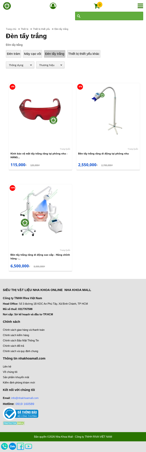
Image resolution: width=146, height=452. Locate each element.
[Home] (7, 6)
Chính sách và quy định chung (20, 351)
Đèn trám (13, 54)
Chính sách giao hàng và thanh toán (24, 329)
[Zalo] (12, 446)
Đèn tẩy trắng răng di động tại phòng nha (103, 153)
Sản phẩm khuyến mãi (16, 377)
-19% (12, 187)
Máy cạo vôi (32, 54)
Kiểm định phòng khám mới (19, 382)
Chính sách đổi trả (13, 345)
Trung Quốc (65, 149)
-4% (12, 86)
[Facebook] (20, 446)
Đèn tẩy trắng (54, 54)
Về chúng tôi (10, 371)
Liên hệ (7, 366)
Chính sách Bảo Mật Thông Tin (21, 340)
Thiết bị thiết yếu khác (83, 54)
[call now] (4, 446)
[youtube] (28, 446)
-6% (80, 86)
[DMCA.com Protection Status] (14, 422)
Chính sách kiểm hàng (16, 335)
